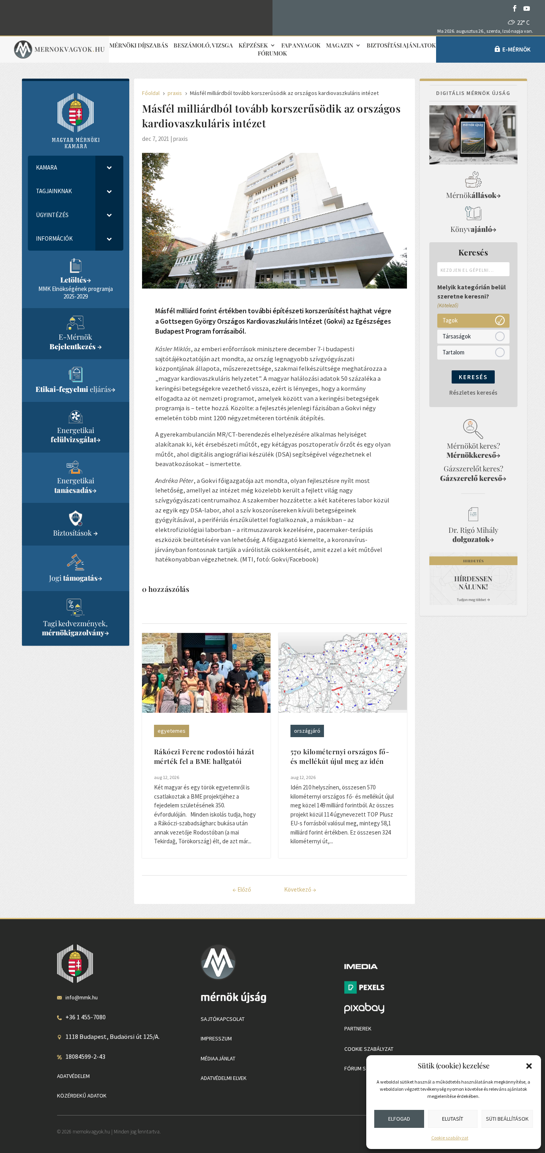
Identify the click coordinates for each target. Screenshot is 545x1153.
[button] (529, 1066)
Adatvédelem (73, 1076)
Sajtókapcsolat (223, 1018)
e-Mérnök (516, 49)
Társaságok (456, 336)
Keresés (473, 377)
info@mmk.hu (81, 997)
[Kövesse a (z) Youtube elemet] (526, 8)
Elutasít (452, 1118)
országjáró (307, 730)
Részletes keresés (473, 392)
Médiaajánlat (218, 1058)
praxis (180, 138)
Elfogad (399, 1118)
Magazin (339, 45)
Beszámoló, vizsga (203, 45)
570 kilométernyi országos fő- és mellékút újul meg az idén (339, 756)
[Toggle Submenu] (109, 168)
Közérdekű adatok (82, 1095)
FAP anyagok (300, 45)
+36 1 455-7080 (85, 1017)
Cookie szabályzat (449, 1138)
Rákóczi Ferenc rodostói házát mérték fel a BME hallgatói (204, 756)
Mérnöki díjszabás (138, 45)
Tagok (450, 320)
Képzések (253, 45)
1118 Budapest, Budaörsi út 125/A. (112, 1036)
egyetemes (172, 730)
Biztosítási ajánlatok (401, 45)
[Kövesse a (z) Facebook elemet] (514, 8)
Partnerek (357, 1028)
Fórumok (272, 53)
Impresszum (216, 1038)
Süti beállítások (507, 1118)
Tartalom (453, 352)
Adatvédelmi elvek (224, 1078)
